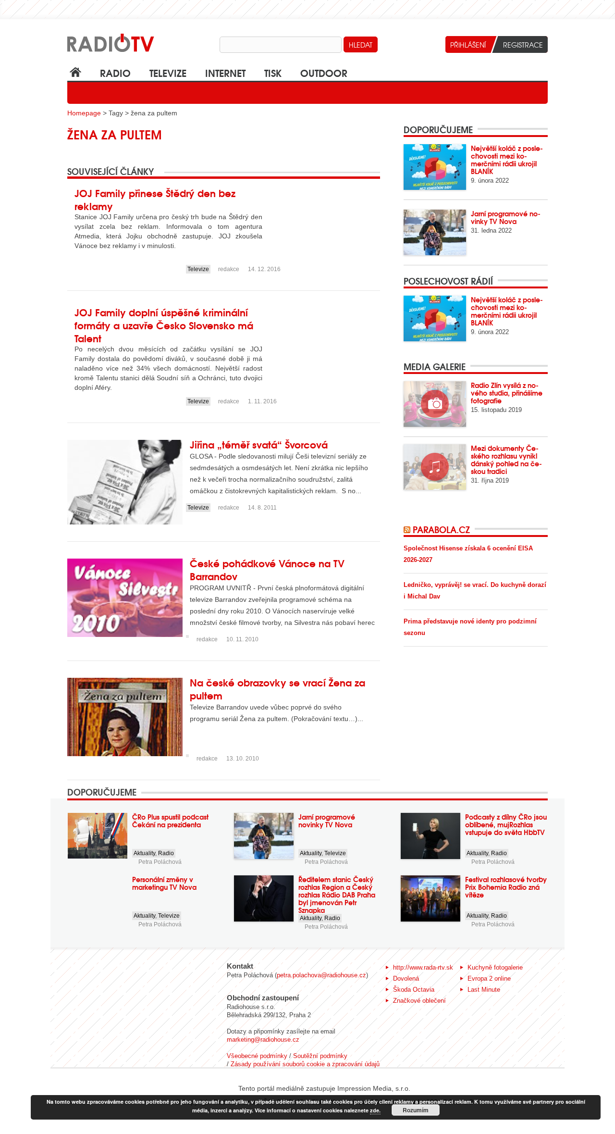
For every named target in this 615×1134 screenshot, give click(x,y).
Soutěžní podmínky (320, 1055)
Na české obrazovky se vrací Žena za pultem (277, 688)
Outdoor (323, 72)
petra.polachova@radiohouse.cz (321, 975)
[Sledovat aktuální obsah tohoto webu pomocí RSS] (408, 529)
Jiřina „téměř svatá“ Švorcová (259, 443)
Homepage (84, 113)
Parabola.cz (441, 529)
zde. (375, 1110)
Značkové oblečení (419, 1000)
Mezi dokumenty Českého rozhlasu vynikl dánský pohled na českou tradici (506, 459)
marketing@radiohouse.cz (263, 1039)
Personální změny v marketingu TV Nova (164, 883)
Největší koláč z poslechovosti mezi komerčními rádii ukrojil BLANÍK (507, 159)
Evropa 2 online (489, 978)
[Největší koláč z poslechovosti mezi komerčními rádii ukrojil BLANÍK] (435, 167)
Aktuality (144, 853)
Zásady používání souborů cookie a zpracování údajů (305, 1064)
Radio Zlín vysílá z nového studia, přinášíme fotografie (506, 393)
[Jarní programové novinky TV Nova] (435, 232)
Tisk (273, 72)
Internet (225, 72)
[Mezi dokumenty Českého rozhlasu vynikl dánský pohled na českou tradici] (435, 467)
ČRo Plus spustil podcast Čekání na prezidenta (170, 820)
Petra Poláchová (160, 862)
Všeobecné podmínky (257, 1055)
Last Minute (483, 989)
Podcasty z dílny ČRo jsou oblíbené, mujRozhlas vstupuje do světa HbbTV (506, 824)
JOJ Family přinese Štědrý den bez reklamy (154, 199)
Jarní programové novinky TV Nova (506, 217)
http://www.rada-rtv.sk (423, 967)
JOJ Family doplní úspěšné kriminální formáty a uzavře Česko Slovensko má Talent (163, 324)
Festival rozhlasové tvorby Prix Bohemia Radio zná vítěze (506, 887)
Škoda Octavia (413, 989)
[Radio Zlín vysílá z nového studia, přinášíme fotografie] (435, 404)
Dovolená (406, 978)
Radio (115, 72)
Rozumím (416, 1110)
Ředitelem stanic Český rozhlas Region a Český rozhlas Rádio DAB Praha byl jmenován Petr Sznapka (336, 894)
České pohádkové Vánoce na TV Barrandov (267, 569)
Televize (167, 72)
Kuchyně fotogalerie (495, 967)
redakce (228, 269)
